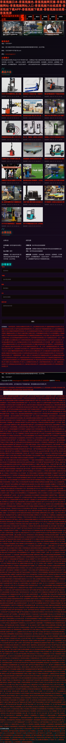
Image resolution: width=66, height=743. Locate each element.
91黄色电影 (20, 510)
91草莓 (41, 651)
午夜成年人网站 (23, 651)
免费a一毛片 (6, 513)
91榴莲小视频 (39, 464)
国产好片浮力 (37, 488)
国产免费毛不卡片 (8, 654)
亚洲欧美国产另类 (20, 676)
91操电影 (22, 625)
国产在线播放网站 (53, 499)
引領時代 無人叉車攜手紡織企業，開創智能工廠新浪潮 (11, 158)
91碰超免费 (32, 662)
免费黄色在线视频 (48, 638)
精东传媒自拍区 (19, 735)
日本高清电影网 (23, 482)
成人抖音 (20, 665)
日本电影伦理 (41, 574)
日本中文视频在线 (43, 592)
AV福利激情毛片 (15, 658)
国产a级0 (35, 400)
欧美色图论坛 (31, 464)
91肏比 (33, 632)
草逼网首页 (46, 435)
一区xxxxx (61, 414)
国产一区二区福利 (34, 416)
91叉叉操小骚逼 (34, 629)
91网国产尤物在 (6, 680)
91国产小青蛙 (4, 484)
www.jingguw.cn (10, 54)
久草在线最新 (51, 583)
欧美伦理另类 (30, 676)
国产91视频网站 (6, 739)
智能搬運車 (26, 380)
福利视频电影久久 (54, 581)
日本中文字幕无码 (35, 521)
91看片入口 (54, 643)
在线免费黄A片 (57, 425)
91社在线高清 (38, 471)
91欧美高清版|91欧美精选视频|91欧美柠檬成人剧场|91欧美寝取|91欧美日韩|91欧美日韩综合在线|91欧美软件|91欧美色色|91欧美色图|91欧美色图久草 (32, 698)
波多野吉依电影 (30, 462)
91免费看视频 (48, 623)
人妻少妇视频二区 (19, 535)
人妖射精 (20, 427)
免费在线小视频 (4, 471)
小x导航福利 (38, 638)
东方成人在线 (22, 499)
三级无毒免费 (21, 614)
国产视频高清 (48, 449)
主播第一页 (53, 513)
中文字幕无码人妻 (54, 427)
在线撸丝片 (53, 484)
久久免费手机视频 (46, 403)
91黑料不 (17, 640)
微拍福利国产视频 (26, 425)
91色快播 (17, 477)
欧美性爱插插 (27, 442)
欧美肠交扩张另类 (15, 513)
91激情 (33, 673)
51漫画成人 (19, 517)
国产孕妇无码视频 (37, 656)
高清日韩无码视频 (28, 515)
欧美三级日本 (14, 583)
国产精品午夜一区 (43, 427)
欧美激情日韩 (52, 559)
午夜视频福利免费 (30, 669)
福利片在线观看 (16, 405)
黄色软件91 (8, 519)
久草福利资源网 (13, 499)
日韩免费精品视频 (7, 662)
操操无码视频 (57, 585)
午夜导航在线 (48, 535)
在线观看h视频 (28, 400)
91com (34, 587)
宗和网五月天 (37, 515)
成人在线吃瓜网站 (23, 583)
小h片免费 (38, 462)
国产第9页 (58, 568)
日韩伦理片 (22, 607)
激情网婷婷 (58, 640)
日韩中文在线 (9, 455)
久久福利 (36, 568)
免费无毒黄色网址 (60, 735)
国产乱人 (21, 519)
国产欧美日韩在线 (27, 528)
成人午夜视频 (4, 543)
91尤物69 (57, 524)
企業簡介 (29, 18)
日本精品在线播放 (24, 627)
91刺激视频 (53, 660)
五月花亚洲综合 (25, 508)
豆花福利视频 (5, 581)
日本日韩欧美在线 (8, 645)
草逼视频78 (8, 515)
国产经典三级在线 (5, 508)
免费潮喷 (43, 466)
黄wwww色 (47, 431)
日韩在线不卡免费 (21, 733)
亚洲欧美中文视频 (54, 680)
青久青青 (16, 627)
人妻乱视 (6, 451)
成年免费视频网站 (42, 499)
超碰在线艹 (51, 508)
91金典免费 (6, 583)
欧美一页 (53, 678)
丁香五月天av (22, 647)
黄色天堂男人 (59, 453)
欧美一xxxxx (47, 438)
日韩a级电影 (58, 610)
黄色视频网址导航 (51, 517)
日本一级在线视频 (28, 488)
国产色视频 (44, 594)
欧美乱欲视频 (28, 519)
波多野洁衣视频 (4, 458)
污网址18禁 (33, 667)
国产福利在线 (17, 444)
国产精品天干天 (33, 427)
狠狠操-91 (54, 548)
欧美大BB (30, 480)
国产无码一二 (44, 546)
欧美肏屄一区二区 (27, 603)
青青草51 (28, 614)
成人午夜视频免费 (53, 667)
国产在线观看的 (27, 671)
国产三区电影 (39, 632)
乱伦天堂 (38, 647)
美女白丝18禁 (27, 632)
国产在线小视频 (27, 587)
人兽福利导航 (25, 629)
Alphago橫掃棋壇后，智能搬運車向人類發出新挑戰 (11, 223)
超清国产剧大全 (51, 469)
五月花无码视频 (40, 561)
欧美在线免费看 (30, 502)
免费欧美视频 (23, 563)
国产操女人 (15, 519)
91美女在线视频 (35, 455)
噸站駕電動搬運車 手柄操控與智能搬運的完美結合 (54, 94)
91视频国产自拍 (56, 473)
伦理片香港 (55, 649)
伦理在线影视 (47, 576)
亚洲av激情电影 (39, 535)
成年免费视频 (44, 680)
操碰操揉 (62, 676)
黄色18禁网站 (20, 543)
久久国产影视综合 (37, 440)
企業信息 (52, 18)
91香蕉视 (44, 414)
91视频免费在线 (34, 658)
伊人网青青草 (60, 497)
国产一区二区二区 (44, 411)
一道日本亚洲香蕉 (14, 416)
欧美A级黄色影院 (34, 581)
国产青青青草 (5, 669)
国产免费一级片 (54, 398)
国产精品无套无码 (42, 590)
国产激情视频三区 (39, 601)
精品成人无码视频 (43, 634)
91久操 (44, 488)
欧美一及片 (51, 640)
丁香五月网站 (32, 570)
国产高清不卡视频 (58, 477)
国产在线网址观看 (43, 559)
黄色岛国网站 (39, 438)
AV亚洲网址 (61, 506)
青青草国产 (49, 561)
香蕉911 (38, 409)
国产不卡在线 (40, 433)
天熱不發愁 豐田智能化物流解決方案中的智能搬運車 (33, 202)
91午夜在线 (42, 658)
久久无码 (16, 654)
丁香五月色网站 (11, 403)
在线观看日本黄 (52, 557)
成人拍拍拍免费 (28, 486)
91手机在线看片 (28, 728)
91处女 (54, 497)
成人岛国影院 (32, 583)
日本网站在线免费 (36, 466)
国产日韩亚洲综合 (40, 627)
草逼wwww (56, 629)
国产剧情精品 (47, 405)
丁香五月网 (60, 513)
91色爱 (27, 607)
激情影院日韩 (47, 621)
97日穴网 (43, 521)
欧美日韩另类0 (11, 466)
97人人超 (13, 728)
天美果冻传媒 (9, 532)
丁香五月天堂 (27, 398)
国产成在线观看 (26, 605)
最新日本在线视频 (57, 669)
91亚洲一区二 (54, 739)
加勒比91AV (55, 671)
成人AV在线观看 (54, 662)
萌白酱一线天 (35, 605)
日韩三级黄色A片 (42, 491)
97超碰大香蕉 (27, 411)
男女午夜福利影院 (54, 634)
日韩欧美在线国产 (49, 460)
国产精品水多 (58, 645)
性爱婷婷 (30, 526)
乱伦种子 (42, 396)
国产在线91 (54, 506)
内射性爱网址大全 (12, 618)
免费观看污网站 (36, 596)
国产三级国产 (17, 528)
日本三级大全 (29, 568)
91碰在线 (40, 422)
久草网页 (37, 552)
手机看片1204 (11, 477)
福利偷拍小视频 (11, 398)
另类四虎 (26, 433)
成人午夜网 (51, 453)
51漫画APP (49, 563)
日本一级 (18, 596)
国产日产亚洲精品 (28, 471)
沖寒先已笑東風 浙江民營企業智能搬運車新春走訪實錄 (54, 180)
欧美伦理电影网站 (24, 460)
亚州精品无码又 (32, 733)
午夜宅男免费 (56, 444)
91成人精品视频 (19, 414)
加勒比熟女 (34, 422)
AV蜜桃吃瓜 (57, 618)
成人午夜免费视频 (12, 427)
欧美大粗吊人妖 (8, 629)
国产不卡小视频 (34, 539)
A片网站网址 (59, 625)
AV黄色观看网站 (39, 460)
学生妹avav (43, 532)
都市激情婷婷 (9, 497)
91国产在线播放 (8, 587)
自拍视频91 (31, 458)
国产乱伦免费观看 (37, 603)
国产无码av (8, 572)
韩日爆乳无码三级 (13, 460)
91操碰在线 (59, 407)
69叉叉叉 (48, 669)
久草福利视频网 (13, 429)
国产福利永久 (48, 400)
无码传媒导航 (33, 574)
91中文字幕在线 (60, 469)
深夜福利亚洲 (17, 629)
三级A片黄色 (8, 742)
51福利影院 (14, 647)
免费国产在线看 (15, 574)
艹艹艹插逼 (21, 530)
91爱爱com (35, 517)
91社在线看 (32, 612)
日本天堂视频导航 (57, 433)
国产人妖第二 (13, 495)
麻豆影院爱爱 (44, 526)
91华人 (18, 466)
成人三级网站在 (51, 515)
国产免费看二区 (32, 566)
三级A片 (32, 627)
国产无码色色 (30, 550)
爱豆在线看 (37, 526)
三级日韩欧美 (9, 570)
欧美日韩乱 (55, 561)
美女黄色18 (56, 574)
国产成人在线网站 (15, 451)
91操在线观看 (47, 616)
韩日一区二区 (48, 429)
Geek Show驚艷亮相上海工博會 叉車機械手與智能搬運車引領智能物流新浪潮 (11, 94)
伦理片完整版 (29, 506)
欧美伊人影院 (5, 493)
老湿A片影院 (16, 572)
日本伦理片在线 (14, 592)
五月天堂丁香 (50, 645)
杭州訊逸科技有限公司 (10, 17)
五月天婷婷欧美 (22, 480)
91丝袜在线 (34, 614)
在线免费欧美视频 (30, 418)
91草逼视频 (13, 669)
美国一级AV (61, 422)
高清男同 (28, 680)
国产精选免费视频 (9, 621)
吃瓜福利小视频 (13, 471)
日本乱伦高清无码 (36, 660)
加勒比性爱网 (32, 420)
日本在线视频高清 (8, 735)
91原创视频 (56, 638)
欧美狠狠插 (55, 550)
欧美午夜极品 (58, 418)
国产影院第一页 (35, 508)
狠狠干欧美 (10, 528)
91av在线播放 (11, 524)
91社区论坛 (10, 537)
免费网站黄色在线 (19, 537)
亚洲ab (52, 482)
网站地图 (30, 390)
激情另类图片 (52, 471)
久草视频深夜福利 (44, 599)
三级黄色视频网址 (5, 605)
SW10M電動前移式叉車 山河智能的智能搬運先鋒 (33, 223)
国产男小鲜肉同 (58, 451)
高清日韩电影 (26, 643)
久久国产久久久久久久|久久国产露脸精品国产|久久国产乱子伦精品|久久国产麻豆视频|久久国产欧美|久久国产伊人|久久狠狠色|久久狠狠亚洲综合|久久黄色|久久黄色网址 (32, 722)
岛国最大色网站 (33, 640)
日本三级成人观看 (10, 576)
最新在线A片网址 (48, 519)
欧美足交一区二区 (12, 433)
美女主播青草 (49, 477)
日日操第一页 (24, 473)
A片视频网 (7, 546)
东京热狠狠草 (36, 495)
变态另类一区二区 (43, 731)
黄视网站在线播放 (38, 506)
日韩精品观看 (44, 495)
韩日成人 (37, 610)
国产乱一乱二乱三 (41, 524)
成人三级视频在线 (56, 576)
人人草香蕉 (45, 471)
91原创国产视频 (51, 466)
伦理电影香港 (54, 543)
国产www (11, 643)
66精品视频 (13, 559)
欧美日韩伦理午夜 (23, 662)
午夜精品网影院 (20, 506)
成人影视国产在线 (12, 502)
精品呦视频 (27, 660)
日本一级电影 (31, 552)
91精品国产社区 (10, 601)
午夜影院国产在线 (37, 616)
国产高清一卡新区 (49, 464)
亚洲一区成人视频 (29, 510)
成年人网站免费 (51, 590)
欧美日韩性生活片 (24, 590)
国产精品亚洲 (9, 539)
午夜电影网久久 (52, 442)
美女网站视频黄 (24, 649)
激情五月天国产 (32, 477)
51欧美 (43, 455)
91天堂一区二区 (50, 610)
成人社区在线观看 (9, 733)
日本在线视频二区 (6, 737)
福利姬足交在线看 (23, 561)
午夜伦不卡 (24, 420)
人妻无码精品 (52, 416)
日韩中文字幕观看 (57, 400)
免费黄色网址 (7, 636)
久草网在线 (42, 458)
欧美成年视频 (55, 676)
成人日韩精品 (5, 638)
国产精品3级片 (34, 407)
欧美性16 (40, 504)
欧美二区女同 (21, 638)
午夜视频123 (17, 570)
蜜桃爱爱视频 (28, 414)
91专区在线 (3, 528)
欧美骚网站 (57, 627)
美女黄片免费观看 (53, 636)
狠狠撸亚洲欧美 (51, 407)
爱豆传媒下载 (5, 649)
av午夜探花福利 (16, 579)
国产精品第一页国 (10, 541)
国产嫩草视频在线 (40, 669)
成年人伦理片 (18, 643)
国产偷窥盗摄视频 (55, 411)
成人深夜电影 (16, 422)
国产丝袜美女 (61, 442)
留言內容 (4, 302)
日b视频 (44, 515)
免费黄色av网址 (34, 607)
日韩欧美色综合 (61, 594)
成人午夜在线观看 (8, 400)
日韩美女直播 (50, 524)
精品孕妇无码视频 (57, 530)
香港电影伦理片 (12, 510)
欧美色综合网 (22, 409)
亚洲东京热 (33, 433)
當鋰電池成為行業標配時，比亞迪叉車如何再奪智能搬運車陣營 (33, 180)
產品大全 (37, 18)
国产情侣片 (41, 665)
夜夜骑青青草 (13, 418)
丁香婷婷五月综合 (16, 508)
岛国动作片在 (58, 552)
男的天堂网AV (55, 510)
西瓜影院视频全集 (27, 656)
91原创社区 (46, 543)
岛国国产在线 (9, 632)
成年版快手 (14, 636)
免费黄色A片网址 (15, 425)
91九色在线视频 (4, 592)
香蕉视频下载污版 (60, 603)
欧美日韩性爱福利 (7, 579)
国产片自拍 (47, 506)
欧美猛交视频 (4, 449)
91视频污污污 (41, 618)
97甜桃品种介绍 (4, 594)
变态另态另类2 (49, 612)
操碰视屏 (10, 444)
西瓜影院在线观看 (13, 449)
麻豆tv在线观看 (45, 484)
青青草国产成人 (30, 438)
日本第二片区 (12, 660)
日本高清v (15, 662)
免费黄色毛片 (40, 418)
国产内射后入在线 (49, 632)
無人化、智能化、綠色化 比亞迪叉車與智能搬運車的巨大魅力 (33, 137)
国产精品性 (36, 396)
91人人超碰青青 (18, 632)
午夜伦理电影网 (9, 491)
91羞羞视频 (62, 486)
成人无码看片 (39, 543)
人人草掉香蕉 (17, 742)
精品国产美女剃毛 (25, 422)
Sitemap (57, 380)
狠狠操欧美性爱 (38, 530)
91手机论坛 (38, 654)
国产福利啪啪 (37, 480)
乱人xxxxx (27, 623)
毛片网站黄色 (15, 680)
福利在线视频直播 (52, 414)
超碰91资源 (32, 524)
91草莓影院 (44, 442)
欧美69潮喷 (46, 440)
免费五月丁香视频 (13, 566)
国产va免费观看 (4, 495)
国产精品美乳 (55, 480)
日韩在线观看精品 (21, 552)
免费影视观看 (48, 473)
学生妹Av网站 (56, 403)
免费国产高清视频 (33, 651)
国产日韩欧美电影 (37, 453)
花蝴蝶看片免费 (45, 409)
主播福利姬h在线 (61, 515)
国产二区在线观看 (59, 396)
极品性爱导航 (29, 475)
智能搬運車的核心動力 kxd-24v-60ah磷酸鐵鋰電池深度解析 (11, 137)
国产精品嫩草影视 (55, 731)
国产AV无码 (27, 469)
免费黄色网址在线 (45, 513)
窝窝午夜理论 (35, 599)
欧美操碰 (26, 634)
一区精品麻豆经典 (50, 455)
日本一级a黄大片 (60, 737)
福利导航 (58, 528)
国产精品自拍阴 (13, 731)
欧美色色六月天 (10, 420)
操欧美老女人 (21, 546)
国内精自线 (27, 407)
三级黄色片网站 (41, 566)
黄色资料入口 (17, 645)
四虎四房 (28, 636)
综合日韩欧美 (39, 435)
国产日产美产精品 (60, 541)
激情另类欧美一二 (35, 594)
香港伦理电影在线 (57, 431)
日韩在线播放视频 (56, 616)
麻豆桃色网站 (11, 676)
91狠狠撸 (9, 422)
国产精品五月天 (29, 530)
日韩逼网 (33, 431)
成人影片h (20, 495)
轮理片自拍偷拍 (14, 581)
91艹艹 (37, 458)
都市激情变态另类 (54, 572)
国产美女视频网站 (12, 550)
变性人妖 (41, 400)
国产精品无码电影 (12, 411)
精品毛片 (24, 579)
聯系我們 (44, 18)
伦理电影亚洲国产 (52, 491)
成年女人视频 (43, 407)
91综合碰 (2, 607)
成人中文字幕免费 (56, 614)
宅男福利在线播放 (49, 601)
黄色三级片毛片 (11, 504)
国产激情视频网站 (57, 429)
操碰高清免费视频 (10, 469)
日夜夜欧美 (38, 502)
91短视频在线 (19, 671)
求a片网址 (38, 484)
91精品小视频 (16, 682)
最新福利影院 (16, 599)
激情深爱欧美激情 (36, 548)
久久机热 (45, 453)
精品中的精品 (17, 455)
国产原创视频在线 (38, 449)
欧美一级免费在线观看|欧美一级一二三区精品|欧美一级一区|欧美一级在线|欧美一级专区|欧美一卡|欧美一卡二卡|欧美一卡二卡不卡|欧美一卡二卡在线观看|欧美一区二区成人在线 (33, 691)
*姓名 (3, 267)
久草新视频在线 (26, 548)
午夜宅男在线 (60, 526)
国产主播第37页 (8, 627)
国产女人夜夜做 (18, 587)
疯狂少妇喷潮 (17, 603)
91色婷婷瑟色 (28, 495)
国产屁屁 (25, 427)
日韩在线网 (44, 528)
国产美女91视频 (33, 665)
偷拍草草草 (46, 603)
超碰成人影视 (57, 475)
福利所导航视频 (43, 568)
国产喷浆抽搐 (54, 596)
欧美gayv (53, 438)
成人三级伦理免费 (56, 405)
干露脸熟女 (5, 665)
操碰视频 (14, 480)
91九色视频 (48, 433)
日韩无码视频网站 (43, 572)
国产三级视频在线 (56, 665)
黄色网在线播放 (25, 658)
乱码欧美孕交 (44, 508)
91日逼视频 (18, 605)
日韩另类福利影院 (29, 737)
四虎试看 (46, 451)
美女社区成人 (4, 596)
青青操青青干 (45, 673)
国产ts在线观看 (27, 616)
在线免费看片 (12, 596)
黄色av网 (4, 552)
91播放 (5, 676)
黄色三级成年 (17, 539)
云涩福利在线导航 (27, 497)
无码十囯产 (37, 728)
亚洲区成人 (44, 636)
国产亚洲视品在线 (58, 651)
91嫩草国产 (15, 651)
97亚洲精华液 (19, 407)
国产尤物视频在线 (36, 643)
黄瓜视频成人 (24, 526)
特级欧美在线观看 (22, 458)
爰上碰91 (25, 665)
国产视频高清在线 (24, 484)
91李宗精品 (57, 612)
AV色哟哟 (41, 539)
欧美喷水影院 (16, 464)
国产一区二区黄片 (7, 561)
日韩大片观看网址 (45, 486)
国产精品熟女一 (25, 447)
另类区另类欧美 (20, 541)
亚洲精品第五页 (48, 537)
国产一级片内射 (4, 418)
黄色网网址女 (23, 493)
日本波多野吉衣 (11, 552)
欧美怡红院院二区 (19, 435)
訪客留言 (60, 18)
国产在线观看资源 (61, 455)
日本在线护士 (58, 508)
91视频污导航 (59, 601)
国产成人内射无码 (27, 405)
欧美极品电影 (19, 453)
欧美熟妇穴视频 (45, 579)
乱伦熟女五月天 (36, 414)
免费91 (21, 471)
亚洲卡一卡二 (38, 585)
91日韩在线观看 (16, 656)
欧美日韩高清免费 (28, 601)
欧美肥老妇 (42, 607)
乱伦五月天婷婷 (43, 605)
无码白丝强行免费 (38, 621)
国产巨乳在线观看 (35, 447)
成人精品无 (33, 625)
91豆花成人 (40, 587)
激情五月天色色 (9, 453)
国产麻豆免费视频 (36, 735)
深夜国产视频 (46, 660)
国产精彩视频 (4, 444)
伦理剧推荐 (51, 592)
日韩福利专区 (13, 638)
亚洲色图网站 (40, 662)
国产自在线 (14, 546)
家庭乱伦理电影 (7, 447)
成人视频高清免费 (37, 576)
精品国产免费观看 (59, 521)
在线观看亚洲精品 (59, 504)
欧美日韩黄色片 (40, 612)
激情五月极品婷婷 (37, 405)
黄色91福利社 (26, 667)
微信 (3, 284)
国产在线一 (30, 449)
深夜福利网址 (21, 502)
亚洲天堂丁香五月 (50, 539)
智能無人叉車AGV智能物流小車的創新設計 (54, 137)
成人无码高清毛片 (29, 535)
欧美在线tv (49, 607)
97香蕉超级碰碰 (23, 566)
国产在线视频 (4, 557)
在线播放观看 (56, 566)
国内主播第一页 (56, 535)
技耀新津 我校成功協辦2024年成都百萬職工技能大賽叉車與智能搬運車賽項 (11, 180)
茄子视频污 (8, 431)
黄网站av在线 (5, 673)
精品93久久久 (28, 532)
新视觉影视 (10, 521)
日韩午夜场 (29, 576)
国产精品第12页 (20, 576)
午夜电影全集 (19, 469)
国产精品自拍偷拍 (25, 572)
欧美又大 (9, 475)
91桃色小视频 (27, 673)
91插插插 (12, 594)
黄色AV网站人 (17, 667)
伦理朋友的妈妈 (29, 557)
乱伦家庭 (4, 427)
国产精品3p (62, 605)
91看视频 (27, 735)
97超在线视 (3, 634)
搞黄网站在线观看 (28, 555)
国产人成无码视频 (36, 425)
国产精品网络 (23, 654)
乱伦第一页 (61, 532)
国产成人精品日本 (60, 592)
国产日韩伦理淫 (35, 680)
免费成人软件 (40, 541)
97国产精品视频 (26, 455)
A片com (32, 649)
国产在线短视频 (45, 647)
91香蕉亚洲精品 (39, 550)
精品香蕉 (32, 484)
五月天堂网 (34, 682)
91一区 (27, 625)
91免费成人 (33, 731)
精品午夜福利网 (56, 623)
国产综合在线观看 (44, 398)
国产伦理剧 (33, 590)
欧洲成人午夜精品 (46, 480)
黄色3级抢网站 (20, 403)
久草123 (53, 621)
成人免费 (60, 543)
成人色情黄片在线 (48, 504)
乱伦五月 (6, 614)
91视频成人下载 (21, 550)
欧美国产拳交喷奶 (39, 475)
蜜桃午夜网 (15, 568)
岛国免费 (37, 546)
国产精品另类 (9, 667)
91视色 (35, 497)
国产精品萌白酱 (9, 625)
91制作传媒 (18, 524)
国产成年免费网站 (13, 484)
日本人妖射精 (36, 532)
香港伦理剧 (37, 486)
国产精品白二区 (49, 737)
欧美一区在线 (8, 480)
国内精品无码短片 (53, 447)
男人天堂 (10, 585)
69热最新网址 (28, 621)
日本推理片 (24, 570)
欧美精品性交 (48, 444)
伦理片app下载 (54, 440)
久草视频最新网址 (32, 493)
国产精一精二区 (4, 517)
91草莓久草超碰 (8, 442)
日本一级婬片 (37, 403)
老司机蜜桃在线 (57, 458)
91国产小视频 (40, 625)
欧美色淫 (59, 420)
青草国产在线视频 (41, 420)
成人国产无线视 (14, 590)
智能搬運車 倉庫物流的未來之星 (32, 158)
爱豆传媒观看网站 (29, 435)
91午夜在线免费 (39, 537)
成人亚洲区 (34, 504)
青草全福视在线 (9, 488)
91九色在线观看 (42, 614)
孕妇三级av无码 (52, 594)
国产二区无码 (8, 656)
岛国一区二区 (50, 552)
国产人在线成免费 (5, 425)
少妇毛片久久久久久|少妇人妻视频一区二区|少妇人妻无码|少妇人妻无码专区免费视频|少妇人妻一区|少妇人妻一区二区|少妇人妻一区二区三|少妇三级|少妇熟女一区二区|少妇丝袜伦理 (32, 713)
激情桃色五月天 (24, 731)
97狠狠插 (52, 603)
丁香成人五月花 (14, 493)
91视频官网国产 (46, 548)
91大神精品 (10, 435)
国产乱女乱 (9, 607)
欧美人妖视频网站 (25, 599)
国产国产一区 (14, 440)
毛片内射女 (26, 594)
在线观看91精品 (46, 676)
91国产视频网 (7, 563)
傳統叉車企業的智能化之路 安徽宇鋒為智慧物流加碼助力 (54, 115)
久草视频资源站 (24, 451)
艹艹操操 (31, 460)
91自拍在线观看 (60, 416)
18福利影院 (49, 458)
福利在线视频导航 (51, 658)
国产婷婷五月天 (24, 574)
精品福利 (42, 610)
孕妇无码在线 (31, 654)
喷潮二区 (34, 739)
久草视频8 (6, 530)
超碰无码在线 (19, 601)
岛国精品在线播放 (37, 678)
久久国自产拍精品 (20, 491)
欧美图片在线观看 (19, 400)
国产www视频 (9, 612)
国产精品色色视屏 (46, 462)
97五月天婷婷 (36, 528)
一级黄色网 (61, 495)
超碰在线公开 (49, 618)
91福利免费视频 (47, 671)
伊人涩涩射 (42, 517)
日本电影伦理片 (15, 526)
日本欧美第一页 (18, 616)
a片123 (16, 585)
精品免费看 (60, 488)
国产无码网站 (13, 614)
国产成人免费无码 (17, 515)
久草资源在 (22, 568)
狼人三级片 (22, 680)
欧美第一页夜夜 (9, 414)
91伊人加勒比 (48, 550)
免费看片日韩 (20, 669)
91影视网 (18, 420)
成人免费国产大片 (32, 559)
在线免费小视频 (18, 555)
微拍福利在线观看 (13, 396)
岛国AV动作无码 (21, 462)
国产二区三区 (29, 396)
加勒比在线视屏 (56, 607)
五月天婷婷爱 (25, 539)
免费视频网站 (11, 634)
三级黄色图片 (39, 623)
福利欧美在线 (60, 621)
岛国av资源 (25, 524)
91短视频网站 (49, 627)
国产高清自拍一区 (20, 610)
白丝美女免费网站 (56, 409)
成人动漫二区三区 (42, 583)
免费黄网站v (15, 739)
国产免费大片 (20, 660)
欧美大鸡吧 (49, 629)
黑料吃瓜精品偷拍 (12, 486)
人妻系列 (33, 469)
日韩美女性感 (40, 737)
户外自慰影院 (35, 411)
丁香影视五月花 (44, 581)
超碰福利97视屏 (45, 643)
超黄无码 (32, 623)
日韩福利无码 (21, 636)
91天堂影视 (5, 643)
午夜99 (13, 605)
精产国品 (55, 587)
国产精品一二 (51, 733)
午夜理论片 (5, 660)
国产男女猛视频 (24, 612)
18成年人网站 (15, 482)
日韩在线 (29, 440)
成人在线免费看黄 (47, 585)
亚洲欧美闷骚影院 (43, 739)
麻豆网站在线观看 (59, 537)
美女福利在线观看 (40, 649)
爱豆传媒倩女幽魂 (41, 469)
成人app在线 (40, 451)
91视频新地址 (46, 654)
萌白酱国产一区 (53, 422)
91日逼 (52, 654)
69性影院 (5, 438)
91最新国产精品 (52, 495)
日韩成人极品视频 (10, 623)
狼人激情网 (48, 649)
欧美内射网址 (25, 521)
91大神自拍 (8, 405)
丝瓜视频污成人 (47, 651)
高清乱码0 (28, 491)
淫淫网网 (4, 502)
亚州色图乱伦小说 (60, 493)
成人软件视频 (52, 526)
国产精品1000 (61, 590)
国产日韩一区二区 (25, 466)
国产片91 (55, 502)
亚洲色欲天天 (16, 431)
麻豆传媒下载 (57, 728)
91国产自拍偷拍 (31, 409)
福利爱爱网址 (12, 557)
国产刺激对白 (38, 676)
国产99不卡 (6, 559)
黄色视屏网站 (57, 519)
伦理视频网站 (12, 543)
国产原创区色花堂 (47, 425)
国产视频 (12, 673)
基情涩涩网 (12, 517)
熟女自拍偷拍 (10, 548)
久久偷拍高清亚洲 (29, 537)
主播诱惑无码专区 (55, 673)
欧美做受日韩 (22, 449)
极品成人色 (48, 570)
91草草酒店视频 (38, 429)
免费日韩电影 (32, 444)
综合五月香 (33, 451)
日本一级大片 (4, 396)
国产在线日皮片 (55, 656)
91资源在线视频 (48, 555)
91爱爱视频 (23, 464)
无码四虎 (14, 475)
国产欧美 (34, 491)
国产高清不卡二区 (42, 667)
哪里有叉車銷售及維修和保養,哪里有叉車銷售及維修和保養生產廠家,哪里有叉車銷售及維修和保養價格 (54, 158)
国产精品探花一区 (22, 559)
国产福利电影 (39, 510)
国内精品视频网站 (27, 742)
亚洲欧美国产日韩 (16, 678)
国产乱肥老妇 (8, 599)
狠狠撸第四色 (46, 678)
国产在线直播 (30, 585)
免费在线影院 (9, 616)
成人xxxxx (15, 607)
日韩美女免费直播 (50, 625)
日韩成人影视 (40, 444)
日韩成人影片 (47, 510)
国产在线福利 (47, 656)
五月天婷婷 (11, 671)
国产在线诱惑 (20, 623)
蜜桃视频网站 (57, 555)
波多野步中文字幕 (55, 599)
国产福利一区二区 (25, 739)
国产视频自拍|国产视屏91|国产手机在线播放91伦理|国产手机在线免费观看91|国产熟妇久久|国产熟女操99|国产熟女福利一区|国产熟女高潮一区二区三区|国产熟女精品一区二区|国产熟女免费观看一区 (33, 704)
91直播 (49, 497)
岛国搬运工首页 (20, 557)
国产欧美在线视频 (13, 409)
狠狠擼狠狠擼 (19, 673)
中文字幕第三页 (48, 475)
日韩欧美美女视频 (24, 581)
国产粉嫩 (16, 612)
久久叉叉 (29, 579)
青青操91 (5, 671)
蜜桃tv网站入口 (52, 546)
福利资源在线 (12, 438)
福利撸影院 (24, 477)
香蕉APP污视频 (13, 530)
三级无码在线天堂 (24, 592)
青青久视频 (18, 548)
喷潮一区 (14, 561)
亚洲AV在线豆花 (35, 636)
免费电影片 (19, 504)
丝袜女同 (37, 557)
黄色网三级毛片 (26, 645)
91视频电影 (20, 433)
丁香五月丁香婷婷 (56, 647)
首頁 (22, 18)
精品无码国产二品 (43, 640)
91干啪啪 (38, 673)
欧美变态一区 (35, 398)
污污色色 (40, 682)
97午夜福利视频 (11, 462)
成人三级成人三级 (7, 473)
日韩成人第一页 (27, 453)
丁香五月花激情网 (58, 563)
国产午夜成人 (56, 462)
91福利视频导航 (7, 464)
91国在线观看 (60, 517)
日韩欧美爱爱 (27, 504)
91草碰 (59, 484)
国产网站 (2, 488)
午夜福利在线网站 (42, 497)
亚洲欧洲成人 (22, 440)
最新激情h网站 (46, 596)
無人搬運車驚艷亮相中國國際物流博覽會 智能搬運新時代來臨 (11, 202)
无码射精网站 (7, 482)
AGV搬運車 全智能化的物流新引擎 (54, 202)
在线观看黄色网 (12, 665)
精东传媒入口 (40, 431)
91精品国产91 (18, 497)
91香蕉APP (22, 396)
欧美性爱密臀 (9, 603)
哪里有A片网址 (48, 587)
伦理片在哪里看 (7, 568)
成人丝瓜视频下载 (25, 431)
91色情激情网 (60, 438)
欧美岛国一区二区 (33, 563)
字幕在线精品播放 (5, 574)
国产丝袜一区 (56, 449)
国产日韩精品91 (54, 435)
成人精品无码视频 (49, 418)
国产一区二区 (29, 403)
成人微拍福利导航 (5, 678)
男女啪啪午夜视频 (33, 482)
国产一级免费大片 (32, 499)
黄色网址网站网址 (59, 632)
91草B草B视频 (16, 447)
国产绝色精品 (47, 530)
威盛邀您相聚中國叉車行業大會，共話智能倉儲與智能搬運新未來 (33, 115)
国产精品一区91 (30, 638)
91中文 (63, 555)
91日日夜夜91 (22, 429)
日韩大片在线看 (42, 493)
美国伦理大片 (49, 396)
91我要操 (59, 548)
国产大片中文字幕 (47, 502)
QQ (3, 293)
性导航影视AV (19, 488)
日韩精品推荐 (59, 583)
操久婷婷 (60, 502)
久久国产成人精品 (19, 532)
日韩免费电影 (55, 486)
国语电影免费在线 (18, 737)
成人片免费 (52, 568)
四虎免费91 (44, 447)
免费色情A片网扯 (39, 555)
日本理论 (16, 625)
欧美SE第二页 (19, 594)
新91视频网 (58, 460)
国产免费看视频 (40, 570)
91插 (49, 614)
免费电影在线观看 (44, 482)
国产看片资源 (58, 464)
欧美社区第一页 (21, 618)
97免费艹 (43, 552)
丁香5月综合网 (27, 517)
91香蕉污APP (10, 610)
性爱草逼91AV (15, 563)
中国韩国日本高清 (5, 440)
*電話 (3, 275)
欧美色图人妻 (21, 418)
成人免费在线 (50, 521)
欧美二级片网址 (33, 634)
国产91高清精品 (24, 416)
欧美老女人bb (16, 473)
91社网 (57, 539)
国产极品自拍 (24, 640)
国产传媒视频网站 (27, 596)
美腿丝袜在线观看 (54, 605)
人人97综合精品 (30, 546)
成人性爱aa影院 (18, 442)
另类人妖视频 (36, 579)
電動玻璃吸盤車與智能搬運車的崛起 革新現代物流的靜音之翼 (11, 115)
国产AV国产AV (11, 407)
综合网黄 (49, 566)
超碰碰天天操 (30, 429)
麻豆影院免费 (41, 645)
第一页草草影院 (29, 610)
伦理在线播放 (44, 416)
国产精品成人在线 (51, 488)
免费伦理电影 (7, 526)
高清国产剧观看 (8, 535)
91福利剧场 (40, 473)
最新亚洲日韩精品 (26, 513)
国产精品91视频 (19, 621)
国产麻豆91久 (42, 733)
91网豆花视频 (33, 473)
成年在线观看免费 (26, 678)
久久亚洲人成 (51, 493)
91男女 (52, 451)
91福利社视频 (51, 528)
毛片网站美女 (7, 658)
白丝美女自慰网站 (37, 671)
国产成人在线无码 (9, 640)
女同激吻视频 (21, 475)
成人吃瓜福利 (60, 466)
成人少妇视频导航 (59, 482)
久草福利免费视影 (25, 682)
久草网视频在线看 (10, 506)
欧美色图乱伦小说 (30, 541)
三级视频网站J (7, 647)
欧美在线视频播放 (32, 618)
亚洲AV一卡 (10, 555)
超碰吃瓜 (35, 519)
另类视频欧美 (22, 585)
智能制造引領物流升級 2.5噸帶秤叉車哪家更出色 (33, 94)
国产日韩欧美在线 (48, 735)
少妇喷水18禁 (42, 563)
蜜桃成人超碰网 (7, 682)
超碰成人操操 (62, 447)
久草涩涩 (40, 519)
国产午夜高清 (49, 574)
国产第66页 (61, 546)
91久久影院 (25, 444)
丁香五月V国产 (54, 579)
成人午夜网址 (32, 561)
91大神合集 (20, 486)
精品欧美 (46, 662)
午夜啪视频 (58, 654)
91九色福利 (6, 590)
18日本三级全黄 (30, 647)
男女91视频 (62, 572)
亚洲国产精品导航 (52, 420)
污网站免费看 (13, 458)
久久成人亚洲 (33, 592)
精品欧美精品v (19, 634)
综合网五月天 (41, 477)
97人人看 (47, 665)
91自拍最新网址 (21, 438)
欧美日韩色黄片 (35, 442)
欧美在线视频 (35, 513)
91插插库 (20, 411)
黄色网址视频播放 (49, 541)
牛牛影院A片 (34, 572)
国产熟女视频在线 (52, 532)
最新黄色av (34, 645)
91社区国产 (19, 398)
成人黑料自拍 (56, 570)
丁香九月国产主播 (15, 649)
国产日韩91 (5, 429)
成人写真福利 (17, 521)
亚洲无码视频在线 (29, 543)
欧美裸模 (46, 422)
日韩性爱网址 (44, 557)
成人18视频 (42, 629)
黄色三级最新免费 (7, 651)
